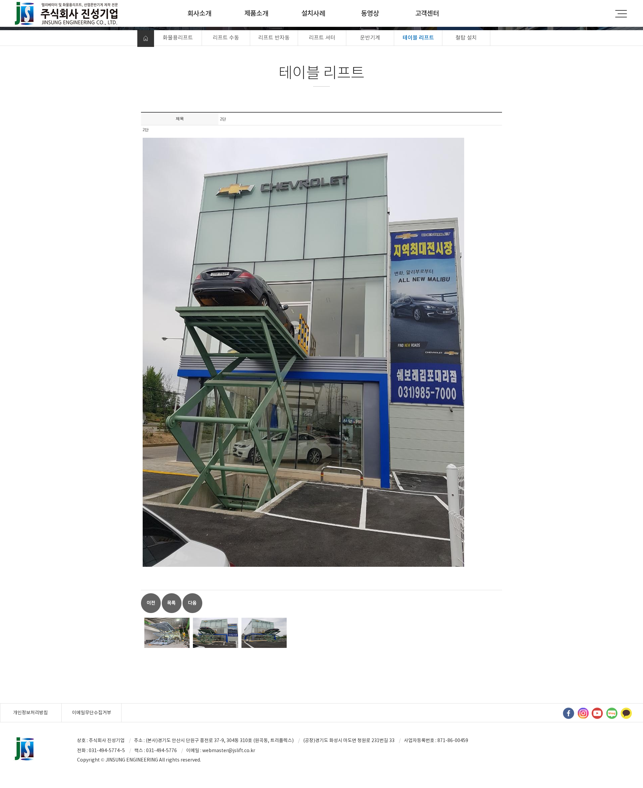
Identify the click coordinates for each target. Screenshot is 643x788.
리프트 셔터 (322, 37)
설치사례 (313, 13)
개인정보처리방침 (30, 713)
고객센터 (427, 13)
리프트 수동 (226, 37)
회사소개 (199, 13)
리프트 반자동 (274, 37)
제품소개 (256, 13)
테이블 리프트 (418, 37)
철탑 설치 (466, 37)
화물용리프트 (178, 37)
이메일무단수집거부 (91, 713)
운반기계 (370, 37)
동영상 (370, 13)
